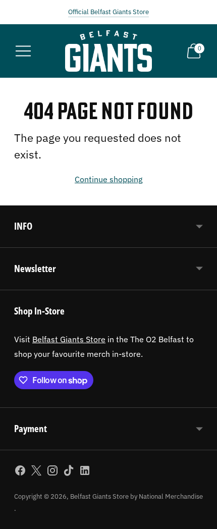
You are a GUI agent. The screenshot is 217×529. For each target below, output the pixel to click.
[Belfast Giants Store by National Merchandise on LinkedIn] (85, 472)
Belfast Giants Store (68, 339)
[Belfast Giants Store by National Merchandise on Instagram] (52, 472)
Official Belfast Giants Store (108, 12)
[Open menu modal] (23, 51)
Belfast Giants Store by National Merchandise (136, 496)
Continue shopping (108, 179)
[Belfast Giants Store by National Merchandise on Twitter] (36, 472)
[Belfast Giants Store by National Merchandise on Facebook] (20, 472)
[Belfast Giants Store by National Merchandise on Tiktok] (69, 472)
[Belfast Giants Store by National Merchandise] (108, 51)
